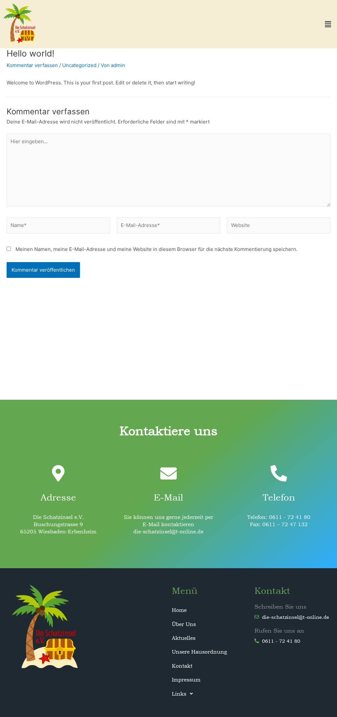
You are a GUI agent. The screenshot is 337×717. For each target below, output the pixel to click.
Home (179, 610)
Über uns (184, 624)
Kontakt (182, 665)
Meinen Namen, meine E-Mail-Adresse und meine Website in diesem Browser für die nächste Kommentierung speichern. (156, 249)
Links (179, 693)
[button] (328, 24)
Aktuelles (183, 638)
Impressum (186, 679)
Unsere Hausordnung (199, 651)
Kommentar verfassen (32, 65)
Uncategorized (79, 65)
